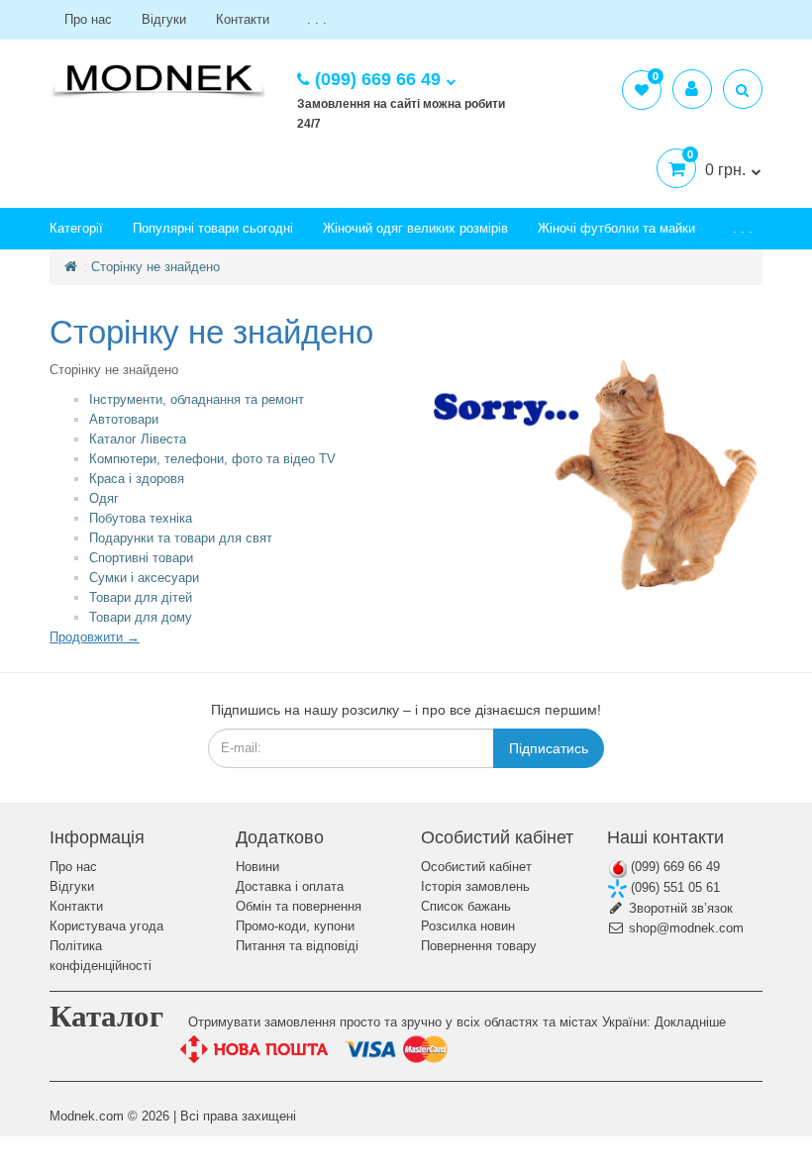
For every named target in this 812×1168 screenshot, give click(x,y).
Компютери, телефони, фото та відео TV (212, 458)
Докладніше (690, 1022)
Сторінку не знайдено (155, 266)
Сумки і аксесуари (144, 577)
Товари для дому (140, 617)
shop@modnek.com (684, 928)
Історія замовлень (475, 886)
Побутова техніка (140, 518)
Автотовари (123, 419)
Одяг (104, 498)
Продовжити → (95, 637)
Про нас (88, 19)
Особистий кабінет (476, 866)
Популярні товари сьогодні (213, 228)
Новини (257, 866)
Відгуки (164, 19)
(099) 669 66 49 (673, 866)
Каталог (106, 1016)
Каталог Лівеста (137, 439)
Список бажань (466, 906)
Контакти (242, 19)
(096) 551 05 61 (673, 887)
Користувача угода (106, 926)
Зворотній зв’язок (679, 908)
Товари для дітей (140, 597)
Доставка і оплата (290, 886)
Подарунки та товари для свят (180, 538)
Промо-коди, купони (295, 926)
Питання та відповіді (297, 945)
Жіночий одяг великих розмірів (415, 228)
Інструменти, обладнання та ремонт (196, 399)
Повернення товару (479, 945)
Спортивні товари (141, 557)
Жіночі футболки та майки (616, 228)
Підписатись (548, 748)
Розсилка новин (468, 926)
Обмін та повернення (298, 906)
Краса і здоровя (136, 478)
